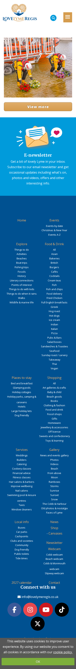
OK (38, 661)
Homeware (54, 423)
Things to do (21, 249)
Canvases (55, 533)
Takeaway (54, 359)
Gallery (54, 450)
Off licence (54, 431)
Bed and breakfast (22, 383)
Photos (54, 460)
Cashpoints (21, 536)
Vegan (54, 368)
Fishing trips (22, 267)
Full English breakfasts (54, 302)
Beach (54, 468)
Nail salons (21, 490)
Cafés (54, 271)
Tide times (22, 558)
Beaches (22, 258)
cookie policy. (62, 652)
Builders (22, 460)
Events (54, 220)
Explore (21, 244)
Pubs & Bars (54, 337)
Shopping (54, 378)
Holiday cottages (21, 392)
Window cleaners (21, 509)
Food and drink (54, 409)
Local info (22, 522)
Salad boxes (54, 342)
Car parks (21, 532)
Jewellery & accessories (54, 427)
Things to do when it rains (22, 293)
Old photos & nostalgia (54, 508)
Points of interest (21, 285)
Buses (21, 527)
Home (21, 220)
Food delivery (54, 293)
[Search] (53, 18)
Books (54, 401)
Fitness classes (22, 477)
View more (38, 106)
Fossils (22, 271)
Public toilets (21, 554)
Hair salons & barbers (21, 482)
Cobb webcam (54, 554)
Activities (22, 254)
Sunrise (54, 490)
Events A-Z (54, 234)
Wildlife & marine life (22, 302)
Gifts (54, 418)
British (54, 262)
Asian (54, 254)
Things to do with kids (21, 289)
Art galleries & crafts (54, 387)
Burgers (54, 267)
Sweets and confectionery (54, 436)
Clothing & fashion (54, 405)
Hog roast (54, 311)
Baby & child (54, 392)
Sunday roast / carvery (54, 355)
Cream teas (54, 280)
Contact (54, 582)
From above (54, 473)
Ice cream (54, 320)
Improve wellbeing (21, 486)
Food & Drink (54, 244)
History (22, 276)
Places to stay (22, 378)
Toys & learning (54, 440)
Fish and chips (54, 289)
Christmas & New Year (54, 230)
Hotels (22, 406)
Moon (54, 477)
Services (22, 450)
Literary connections (22, 280)
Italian (54, 329)
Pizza (54, 333)
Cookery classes (21, 468)
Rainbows (54, 482)
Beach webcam (54, 559)
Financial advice (22, 473)
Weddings (22, 455)
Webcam (54, 549)
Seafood (54, 351)
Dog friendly (22, 415)
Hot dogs (54, 315)
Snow (54, 499)
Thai (54, 364)
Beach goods (54, 396)
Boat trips (21, 262)
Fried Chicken (54, 298)
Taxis (22, 505)
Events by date (54, 226)
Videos (54, 464)
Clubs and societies (21, 541)
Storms (54, 486)
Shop (54, 528)
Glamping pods (22, 387)
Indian (54, 324)
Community (21, 545)
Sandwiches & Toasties (54, 346)
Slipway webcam (54, 573)
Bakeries (54, 258)
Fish (54, 285)
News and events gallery (54, 455)
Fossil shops (54, 414)
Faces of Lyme (54, 512)
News (54, 522)
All (54, 249)
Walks (21, 298)
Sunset (54, 495)
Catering (22, 464)
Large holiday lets (21, 411)
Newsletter (54, 543)
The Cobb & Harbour (54, 504)
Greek (54, 307)
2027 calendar (21, 582)
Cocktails (54, 276)
